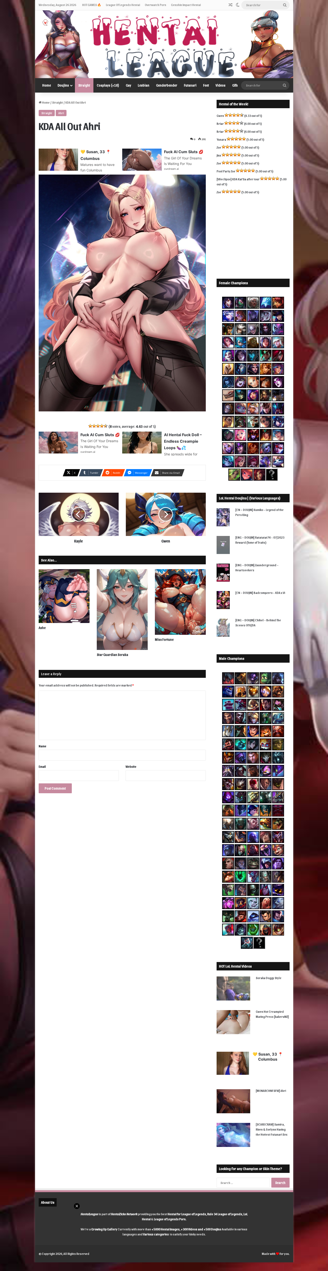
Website (131, 766)
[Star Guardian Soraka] (122, 609)
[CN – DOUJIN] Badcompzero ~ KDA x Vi (260, 592)
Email (42, 766)
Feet (206, 85)
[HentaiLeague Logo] (164, 44)
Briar (220, 123)
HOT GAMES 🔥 (91, 4)
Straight (84, 85)
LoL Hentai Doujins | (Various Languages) (249, 498)
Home (46, 85)
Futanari (190, 85)
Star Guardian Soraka (112, 655)
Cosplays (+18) (108, 85)
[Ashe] (64, 596)
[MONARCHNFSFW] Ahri (271, 1090)
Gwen (220, 115)
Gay (128, 85)
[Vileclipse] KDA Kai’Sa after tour (238, 179)
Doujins (63, 85)
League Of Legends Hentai (123, 4)
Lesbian (143, 85)
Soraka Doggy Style (268, 978)
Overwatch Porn (155, 4)
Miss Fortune (164, 639)
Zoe (219, 147)
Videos (220, 85)
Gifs (235, 85)
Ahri (61, 113)
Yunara (221, 139)
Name (42, 746)
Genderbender (166, 85)
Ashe (42, 628)
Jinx (219, 155)
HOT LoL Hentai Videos (235, 966)
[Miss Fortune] (180, 602)
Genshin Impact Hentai (186, 4)
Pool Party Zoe (226, 171)
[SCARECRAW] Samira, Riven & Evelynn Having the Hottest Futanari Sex (271, 1129)
